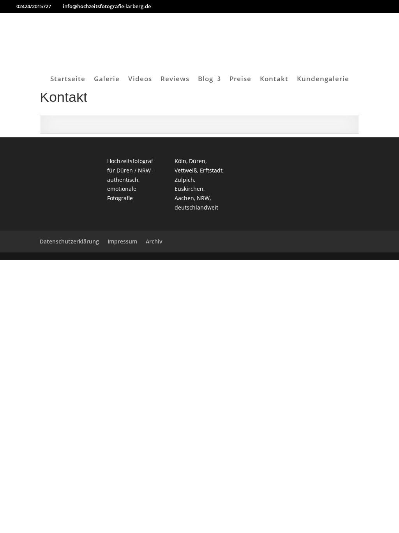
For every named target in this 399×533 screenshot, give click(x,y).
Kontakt (274, 79)
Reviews (175, 79)
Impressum (122, 241)
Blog (205, 79)
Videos (140, 79)
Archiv (154, 241)
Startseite (67, 79)
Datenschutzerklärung (69, 241)
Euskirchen (189, 188)
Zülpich (184, 179)
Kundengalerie (323, 79)
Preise (240, 79)
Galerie (107, 79)
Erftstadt (211, 170)
